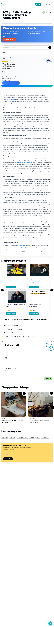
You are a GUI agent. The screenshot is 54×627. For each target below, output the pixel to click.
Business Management (31, 434)
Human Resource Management (27, 440)
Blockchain (23, 434)
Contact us (48, 378)
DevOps (38, 437)
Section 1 (4, 52)
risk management (23, 187)
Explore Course (9, 39)
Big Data (17, 434)
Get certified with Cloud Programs (11, 83)
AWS (3, 434)
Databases (32, 437)
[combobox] (6, 358)
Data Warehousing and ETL (22, 437)
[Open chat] (50, 623)
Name (6, 350)
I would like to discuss (10, 368)
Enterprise (4, 440)
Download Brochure (11, 286)
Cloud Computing (42, 434)
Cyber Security (5, 437)
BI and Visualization (9, 434)
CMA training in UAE (20, 245)
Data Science (12, 437)
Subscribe (8, 458)
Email (6, 362)
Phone (6, 355)
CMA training (12, 99)
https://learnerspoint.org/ (20, 247)
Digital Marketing (45, 437)
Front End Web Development (13, 440)
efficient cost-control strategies (24, 162)
